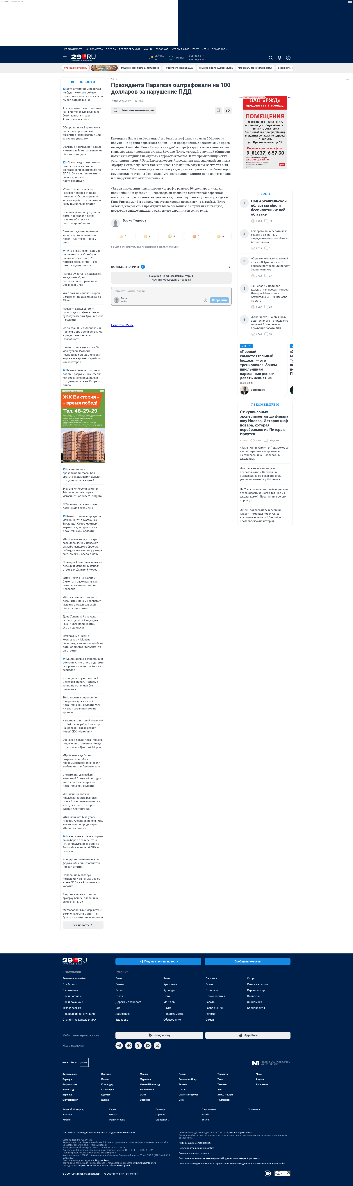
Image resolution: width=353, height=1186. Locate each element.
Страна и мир (256, 990)
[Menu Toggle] (64, 58)
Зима (166, 978)
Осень (209, 984)
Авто (118, 978)
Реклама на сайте (74, 978)
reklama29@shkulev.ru (240, 1132)
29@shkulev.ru (102, 1160)
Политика (212, 990)
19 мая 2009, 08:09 (121, 101)
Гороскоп (162, 49)
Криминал (170, 984)
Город (119, 996)
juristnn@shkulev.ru (146, 1163)
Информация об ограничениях (195, 1143)
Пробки (177, 57)
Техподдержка (72, 1008)
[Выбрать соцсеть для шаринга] (228, 110)
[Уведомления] (279, 58)
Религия (211, 1013)
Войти (124, 301)
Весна (119, 990)
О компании (70, 990)
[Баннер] (104, 68)
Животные (122, 1013)
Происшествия (215, 996)
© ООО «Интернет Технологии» (121, 1173)
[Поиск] (270, 58)
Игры (205, 49)
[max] (147, 1045)
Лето (166, 996)
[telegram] (119, 1045)
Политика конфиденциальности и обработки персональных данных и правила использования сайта (232, 1163)
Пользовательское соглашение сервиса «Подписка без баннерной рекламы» (219, 1158)
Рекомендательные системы (194, 1153)
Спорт (251, 978)
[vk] (128, 1045)
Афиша (148, 49)
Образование (172, 1019)
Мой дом (169, 1002)
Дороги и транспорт (128, 1002)
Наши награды (72, 996)
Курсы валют (181, 49)
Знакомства (94, 49)
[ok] (138, 1045)
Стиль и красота (257, 984)
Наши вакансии (73, 1002)
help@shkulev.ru (87, 1165)
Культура (169, 990)
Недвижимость (73, 49)
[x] (157, 1045)
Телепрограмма (129, 49)
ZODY (195, 49)
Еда (117, 1008)
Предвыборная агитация (79, 1013)
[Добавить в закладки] (218, 110)
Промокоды (220, 49)
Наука (167, 1008)
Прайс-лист (70, 984)
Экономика (254, 1002)
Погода (111, 49)
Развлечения (214, 1008)
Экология (253, 996)
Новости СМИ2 (122, 325)
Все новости (83, 82)
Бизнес (120, 984)
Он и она (211, 978)
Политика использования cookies (196, 1148)
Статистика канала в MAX (79, 1019)
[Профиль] (288, 58)
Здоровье (121, 1019)
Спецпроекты (256, 1008)
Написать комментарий (137, 110)
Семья (210, 1019)
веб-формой (123, 1165)
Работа (210, 1002)
